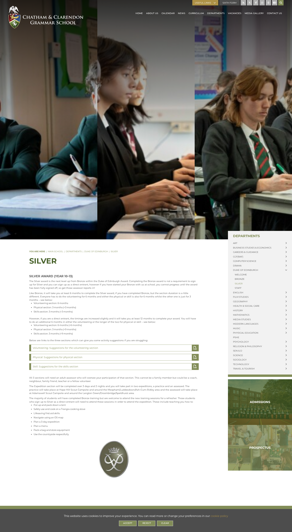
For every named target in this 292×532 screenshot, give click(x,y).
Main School (55, 251)
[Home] (45, 11)
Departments (74, 251)
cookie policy (219, 516)
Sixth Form (229, 2)
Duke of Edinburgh (96, 251)
